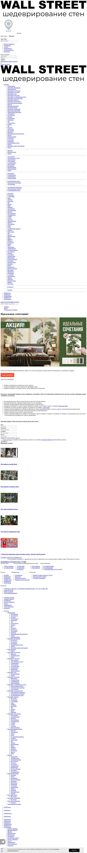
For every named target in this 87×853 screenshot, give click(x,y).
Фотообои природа (13, 100)
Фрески (9, 104)
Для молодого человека (14, 182)
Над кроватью (11, 213)
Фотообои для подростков (15, 98)
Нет (5, 39)
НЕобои (9, 831)
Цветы (9, 135)
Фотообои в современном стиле (16, 97)
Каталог (3, 572)
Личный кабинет (9, 599)
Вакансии (18, 576)
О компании (18, 575)
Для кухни (10, 129)
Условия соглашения (39, 578)
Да (2, 39)
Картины (8, 296)
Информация (8, 48)
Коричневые (11, 276)
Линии (9, 144)
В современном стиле (13, 190)
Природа (10, 132)
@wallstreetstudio (48, 568)
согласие (9, 439)
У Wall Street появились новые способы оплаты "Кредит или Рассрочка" (23, 554)
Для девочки (11, 156)
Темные (9, 277)
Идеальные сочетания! (10, 310)
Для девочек (11, 209)
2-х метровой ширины (13, 228)
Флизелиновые (11, 136)
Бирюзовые (10, 267)
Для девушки (11, 184)
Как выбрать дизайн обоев (9, 464)
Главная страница (9, 597)
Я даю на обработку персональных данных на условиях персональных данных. (34, 439)
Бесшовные (10, 166)
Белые (9, 225)
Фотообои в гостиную (13, 91)
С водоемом (10, 196)
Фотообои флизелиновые (14, 103)
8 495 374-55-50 (8, 590)
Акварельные (11, 256)
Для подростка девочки (14, 189)
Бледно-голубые (12, 268)
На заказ (9, 127)
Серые (9, 218)
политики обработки (47, 439)
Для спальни (11, 123)
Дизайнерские (11, 248)
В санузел (10, 287)
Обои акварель (11, 89)
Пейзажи (10, 207)
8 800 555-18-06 (8, 591)
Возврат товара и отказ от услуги (42, 575)
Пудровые (10, 261)
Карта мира (10, 231)
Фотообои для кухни (13, 95)
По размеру (10, 130)
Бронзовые (10, 271)
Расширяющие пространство (15, 133)
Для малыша (11, 164)
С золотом (10, 274)
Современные (11, 176)
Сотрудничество (9, 50)
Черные (9, 282)
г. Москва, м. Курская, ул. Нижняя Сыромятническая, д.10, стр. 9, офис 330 (26, 588)
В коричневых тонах (13, 143)
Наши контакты (63, 406)
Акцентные (10, 247)
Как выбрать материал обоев (10, 486)
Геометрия (10, 120)
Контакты (7, 51)
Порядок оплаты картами (22, 579)
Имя (2, 424)
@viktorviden (20, 566)
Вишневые (10, 273)
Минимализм (11, 236)
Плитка (7, 293)
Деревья (9, 199)
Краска (7, 294)
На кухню (10, 193)
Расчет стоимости (9, 44)
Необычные (10, 258)
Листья (9, 204)
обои (6, 575)
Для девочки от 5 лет (13, 158)
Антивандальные (12, 250)
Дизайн (9, 216)
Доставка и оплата (20, 578)
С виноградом (11, 175)
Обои (6, 84)
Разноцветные (11, 262)
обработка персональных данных (10, 438)
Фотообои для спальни (14, 101)
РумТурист (20, 569)
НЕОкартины (11, 833)
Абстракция (10, 113)
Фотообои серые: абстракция (15, 146)
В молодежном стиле (13, 181)
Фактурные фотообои (13, 110)
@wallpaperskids (8, 568)
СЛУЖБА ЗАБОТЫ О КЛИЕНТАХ (11, 557)
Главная (6, 306)
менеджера (46, 407)
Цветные (10, 279)
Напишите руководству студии (13, 562)
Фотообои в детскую (13, 92)
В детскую (10, 138)
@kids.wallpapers (9, 566)
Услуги (6, 47)
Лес (8, 126)
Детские (9, 117)
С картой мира (11, 163)
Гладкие (9, 290)
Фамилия (3, 428)
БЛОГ (6, 308)
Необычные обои (33, 563)
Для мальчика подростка (14, 187)
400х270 (9, 222)
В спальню (10, 140)
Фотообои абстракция (13, 87)
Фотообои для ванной (13, 109)
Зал (8, 121)
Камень (9, 124)
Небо (8, 245)
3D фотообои (11, 86)
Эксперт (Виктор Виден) (21, 563)
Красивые (10, 201)
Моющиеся (10, 173)
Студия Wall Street (45, 563)
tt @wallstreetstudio (48, 566)
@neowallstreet (36, 566)
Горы (8, 198)
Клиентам (33, 572)
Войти (2, 59)
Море (9, 205)
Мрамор (9, 239)
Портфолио (7, 45)
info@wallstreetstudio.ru (10, 593)
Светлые (9, 219)
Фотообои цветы (12, 107)
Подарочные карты (13, 838)
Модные (9, 212)
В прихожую (11, 118)
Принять (74, 850)
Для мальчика (11, 159)
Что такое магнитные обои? (9, 509)
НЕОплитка (10, 835)
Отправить (4, 441)
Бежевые (10, 264)
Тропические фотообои (14, 112)
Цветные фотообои (13, 106)
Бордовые (10, 270)
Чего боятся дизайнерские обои (10, 531)
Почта (2, 434)
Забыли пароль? (13, 61)
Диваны (7, 299)
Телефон (3, 431)
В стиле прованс (12, 259)
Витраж (7, 297)
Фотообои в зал (11, 94)
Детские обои (5, 563)
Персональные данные (39, 576)
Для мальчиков (11, 210)
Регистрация (4, 61)
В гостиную (10, 115)
